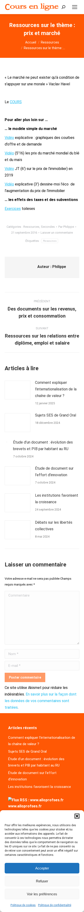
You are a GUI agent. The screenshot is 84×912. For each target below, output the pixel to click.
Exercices (13, 208)
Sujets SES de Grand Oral (55, 415)
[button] (77, 816)
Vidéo (9, 137)
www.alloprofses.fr (25, 806)
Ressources (31, 226)
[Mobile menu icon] (74, 7)
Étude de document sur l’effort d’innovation (54, 471)
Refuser (42, 881)
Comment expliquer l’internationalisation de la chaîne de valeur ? (56, 389)
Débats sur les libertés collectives (53, 525)
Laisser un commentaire (57, 232)
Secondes (48, 226)
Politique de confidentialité (54, 905)
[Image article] (17, 390)
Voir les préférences (42, 894)
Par (66, 226)
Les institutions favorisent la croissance (56, 498)
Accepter (42, 868)
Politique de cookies (23, 905)
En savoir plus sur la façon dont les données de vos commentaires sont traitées (41, 701)
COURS (16, 102)
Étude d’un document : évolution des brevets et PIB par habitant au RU (43, 445)
